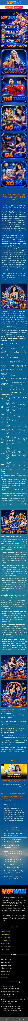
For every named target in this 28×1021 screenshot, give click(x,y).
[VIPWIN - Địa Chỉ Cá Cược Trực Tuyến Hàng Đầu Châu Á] (14, 2)
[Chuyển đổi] (2, 796)
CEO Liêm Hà (15, 989)
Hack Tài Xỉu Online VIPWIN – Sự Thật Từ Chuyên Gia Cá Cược (14, 781)
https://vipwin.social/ (9, 279)
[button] (2, 2)
